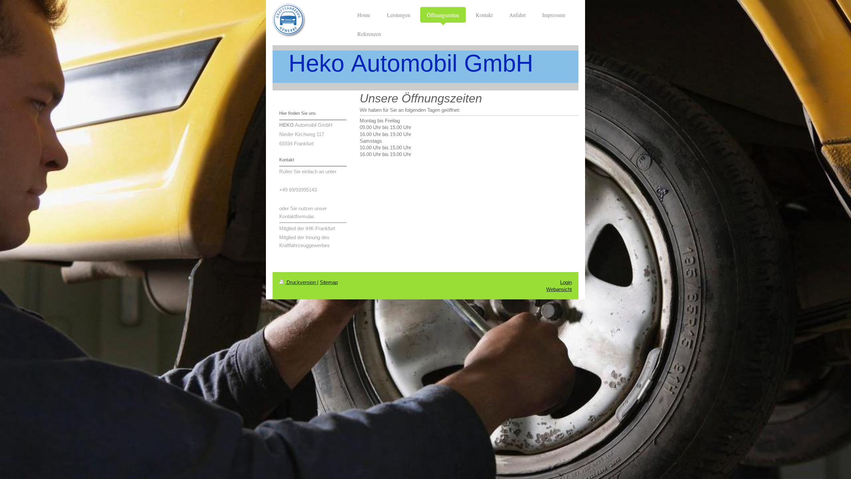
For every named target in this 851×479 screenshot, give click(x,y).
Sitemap (329, 282)
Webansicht (559, 289)
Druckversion (301, 282)
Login (566, 282)
